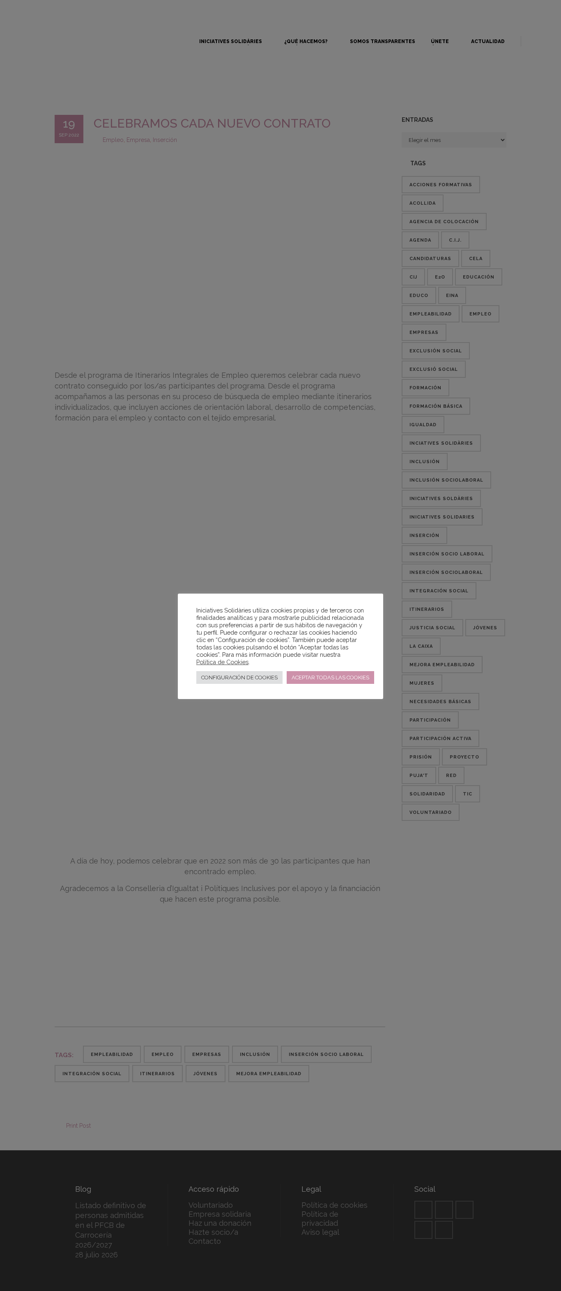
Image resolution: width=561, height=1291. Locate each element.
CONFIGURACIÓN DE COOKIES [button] (239, 677)
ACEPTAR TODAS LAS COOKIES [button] (330, 677)
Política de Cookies (222, 661)
